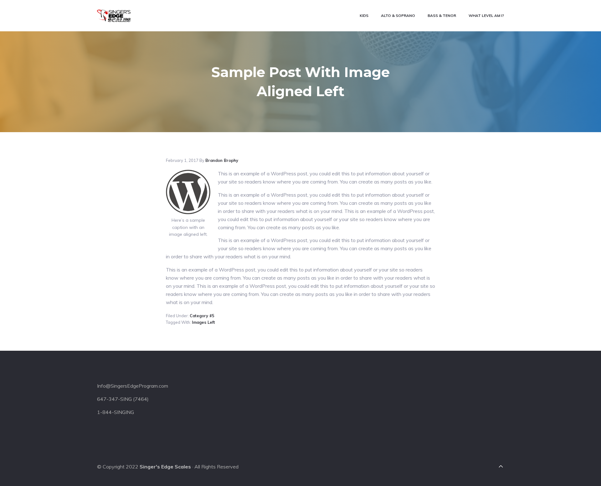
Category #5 (202, 315)
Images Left (203, 322)
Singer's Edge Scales (165, 466)
